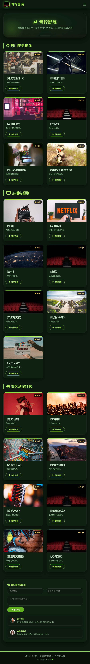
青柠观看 (14, 88)
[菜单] (84, 4)
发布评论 (17, 610)
